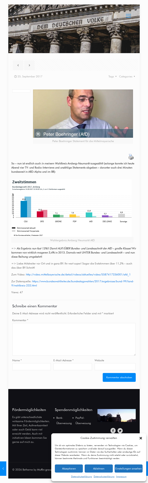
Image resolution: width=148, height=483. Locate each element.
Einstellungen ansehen (128, 468)
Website (99, 360)
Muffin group (45, 469)
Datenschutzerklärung (81, 476)
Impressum (121, 476)
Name (17, 360)
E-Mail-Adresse (63, 360)
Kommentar (20, 320)
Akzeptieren (69, 468)
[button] (141, 438)
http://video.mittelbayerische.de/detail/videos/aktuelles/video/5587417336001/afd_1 (78, 274)
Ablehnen (98, 468)
